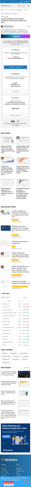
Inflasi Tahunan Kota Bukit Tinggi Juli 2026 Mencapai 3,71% (8, 392)
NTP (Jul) (4, 345)
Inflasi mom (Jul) (6, 306)
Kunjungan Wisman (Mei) (8, 342)
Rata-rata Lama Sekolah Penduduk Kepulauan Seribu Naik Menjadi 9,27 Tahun (9, 402)
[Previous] (27, 9)
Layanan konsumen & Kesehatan (20, 286)
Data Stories (8, 13)
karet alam (5, 353)
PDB (13, 246)
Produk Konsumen (17, 275)
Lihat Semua (26, 367)
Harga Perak (16, 356)
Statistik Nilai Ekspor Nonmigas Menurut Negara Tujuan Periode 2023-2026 (20, 255)
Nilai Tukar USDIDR (6, 321)
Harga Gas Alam (6, 359)
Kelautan (18, 474)
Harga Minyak (14, 353)
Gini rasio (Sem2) (6, 318)
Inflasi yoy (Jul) (6, 304)
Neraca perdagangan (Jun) (8, 327)
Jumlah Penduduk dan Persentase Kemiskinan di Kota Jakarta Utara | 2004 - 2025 (20, 214)
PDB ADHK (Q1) (6, 324)
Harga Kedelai (16, 359)
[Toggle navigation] (28, 6)
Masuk (23, 5)
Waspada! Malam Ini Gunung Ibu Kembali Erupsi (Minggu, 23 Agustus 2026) (9, 383)
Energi (17, 472)
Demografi (14, 13)
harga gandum (6, 362)
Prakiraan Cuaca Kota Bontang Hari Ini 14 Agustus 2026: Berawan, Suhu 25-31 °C (20, 229)
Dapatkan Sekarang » (15, 67)
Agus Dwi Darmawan (8, 26)
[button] (25, 1)
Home (2, 13)
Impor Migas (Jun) (6, 333)
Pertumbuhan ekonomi (7, 309)
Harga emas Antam (6, 356)
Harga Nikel (25, 356)
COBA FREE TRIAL (8, 484)
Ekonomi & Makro (20, 471)
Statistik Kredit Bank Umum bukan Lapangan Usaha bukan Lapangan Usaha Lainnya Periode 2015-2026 (20, 269)
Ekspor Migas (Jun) (7, 330)
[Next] (30, 9)
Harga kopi (24, 359)
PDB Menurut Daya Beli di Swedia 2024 (20, 242)
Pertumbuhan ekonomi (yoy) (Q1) (9, 312)
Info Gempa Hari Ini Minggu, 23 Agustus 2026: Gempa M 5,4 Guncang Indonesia (8, 373)
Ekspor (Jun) (5, 336)
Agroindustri (19, 468)
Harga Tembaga (23, 353)
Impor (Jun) (5, 339)
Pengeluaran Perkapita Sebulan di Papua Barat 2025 (21, 282)
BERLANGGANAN (8, 482)
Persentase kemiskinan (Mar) (9, 315)
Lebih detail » (15, 91)
